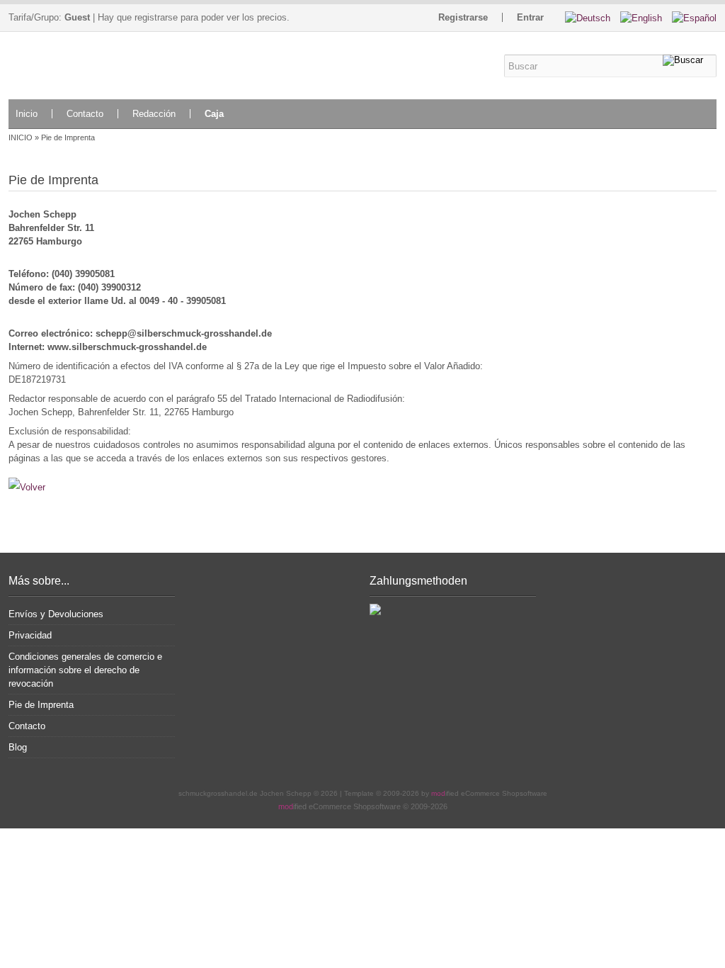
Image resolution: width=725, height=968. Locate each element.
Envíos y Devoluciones (55, 614)
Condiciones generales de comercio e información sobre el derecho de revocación (85, 670)
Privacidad (30, 635)
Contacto (85, 113)
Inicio (27, 113)
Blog (17, 747)
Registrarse (463, 17)
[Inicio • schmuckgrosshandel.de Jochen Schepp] (91, 65)
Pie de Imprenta (41, 704)
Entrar (530, 17)
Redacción (154, 113)
